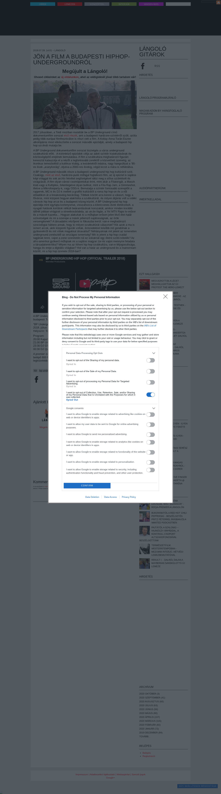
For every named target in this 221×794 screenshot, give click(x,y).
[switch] (150, 360)
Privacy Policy (129, 497)
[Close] (166, 297)
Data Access (110, 497)
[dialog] (110, 397)
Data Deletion (92, 497)
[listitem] (110, 353)
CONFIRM (87, 485)
